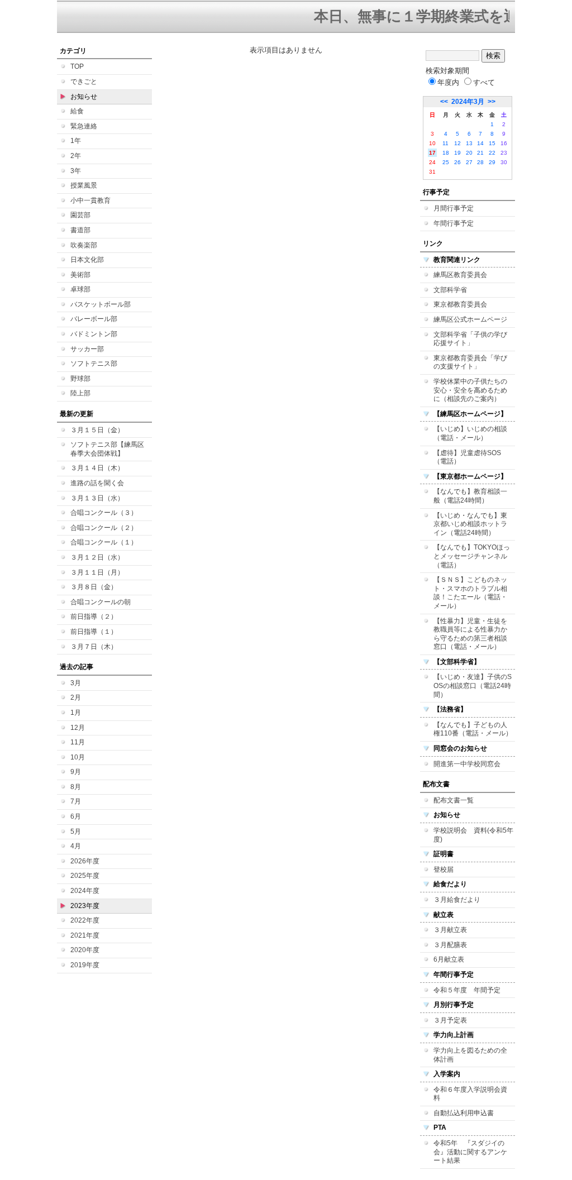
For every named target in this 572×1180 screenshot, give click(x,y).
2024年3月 (467, 102)
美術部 (80, 275)
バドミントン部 (93, 334)
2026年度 (84, 861)
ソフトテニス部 (93, 363)
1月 (75, 712)
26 (457, 162)
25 (445, 162)
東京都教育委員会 (460, 304)
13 (469, 143)
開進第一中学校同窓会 (466, 764)
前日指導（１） (93, 632)
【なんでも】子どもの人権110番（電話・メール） (472, 729)
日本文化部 (87, 260)
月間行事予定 (453, 208)
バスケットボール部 (100, 304)
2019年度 (84, 965)
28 (480, 162)
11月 (77, 742)
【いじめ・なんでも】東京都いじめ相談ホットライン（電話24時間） (470, 524)
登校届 (443, 869)
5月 (75, 831)
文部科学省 (450, 290)
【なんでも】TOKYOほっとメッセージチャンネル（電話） (471, 555)
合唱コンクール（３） (103, 513)
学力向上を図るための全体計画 (470, 1055)
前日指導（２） (93, 616)
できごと (83, 81)
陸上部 (80, 393)
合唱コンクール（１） (103, 542)
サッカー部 (87, 349)
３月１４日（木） (97, 468)
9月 (75, 772)
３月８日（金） (93, 587)
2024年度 (84, 891)
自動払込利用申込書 (463, 1113)
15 (492, 143)
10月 (77, 757)
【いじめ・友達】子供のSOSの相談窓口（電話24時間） (472, 685)
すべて (484, 82)
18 (445, 153)
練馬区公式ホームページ (470, 319)
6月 (75, 816)
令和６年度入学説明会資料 (470, 1094)
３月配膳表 (450, 945)
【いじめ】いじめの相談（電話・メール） (470, 433)
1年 (75, 141)
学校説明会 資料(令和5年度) (473, 835)
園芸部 (80, 215)
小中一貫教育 (90, 200)
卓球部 (80, 289)
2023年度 (84, 906)
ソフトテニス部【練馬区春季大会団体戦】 (107, 449)
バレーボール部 (93, 319)
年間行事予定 (453, 223)
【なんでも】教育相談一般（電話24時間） (470, 496)
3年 (75, 171)
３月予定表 (450, 1020)
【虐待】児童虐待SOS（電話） (467, 457)
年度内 (448, 82)
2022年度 (84, 920)
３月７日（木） (93, 647)
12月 (77, 728)
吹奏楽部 (83, 245)
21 (480, 153)
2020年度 (84, 950)
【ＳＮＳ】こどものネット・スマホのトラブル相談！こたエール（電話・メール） (470, 593)
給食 (77, 111)
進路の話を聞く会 (97, 483)
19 (457, 153)
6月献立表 (448, 959)
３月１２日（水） (97, 557)
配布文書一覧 (453, 800)
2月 (75, 697)
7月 (75, 801)
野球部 (80, 379)
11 (445, 143)
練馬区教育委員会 (460, 275)
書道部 (80, 230)
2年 (75, 156)
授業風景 (83, 185)
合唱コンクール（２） (103, 528)
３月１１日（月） (97, 572)
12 (457, 143)
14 (480, 143)
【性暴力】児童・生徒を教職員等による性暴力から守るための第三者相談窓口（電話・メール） (470, 634)
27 (469, 162)
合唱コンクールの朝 (100, 602)
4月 (75, 846)
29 (492, 162)
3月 (75, 683)
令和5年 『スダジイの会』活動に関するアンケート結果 (470, 1151)
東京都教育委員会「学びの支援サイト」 (470, 362)
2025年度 (84, 876)
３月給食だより (456, 900)
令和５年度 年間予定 (466, 990)
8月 (75, 787)
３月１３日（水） (97, 498)
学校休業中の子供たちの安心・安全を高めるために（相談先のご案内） (470, 390)
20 (469, 153)
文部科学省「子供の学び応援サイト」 (470, 339)
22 (492, 153)
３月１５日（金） (97, 430)
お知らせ (83, 97)
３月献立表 (450, 930)
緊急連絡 (83, 126)
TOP (77, 66)
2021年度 (84, 935)
